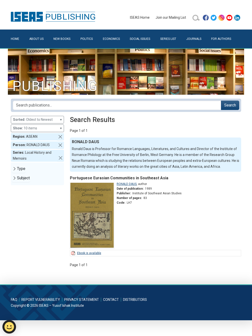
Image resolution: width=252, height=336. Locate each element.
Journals (193, 39)
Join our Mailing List (171, 17)
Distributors (135, 300)
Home (15, 39)
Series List (168, 39)
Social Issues (140, 39)
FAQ (14, 300)
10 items (37, 128)
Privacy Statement (81, 300)
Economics (111, 39)
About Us (36, 39)
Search (230, 105)
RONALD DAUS (127, 184)
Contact (111, 300)
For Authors (221, 39)
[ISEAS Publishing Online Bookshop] (54, 16)
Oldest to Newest (37, 120)
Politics (86, 39)
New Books (61, 39)
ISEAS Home (140, 17)
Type (21, 168)
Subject (23, 178)
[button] (60, 136)
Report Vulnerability (40, 300)
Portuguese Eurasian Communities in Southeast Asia (119, 178)
